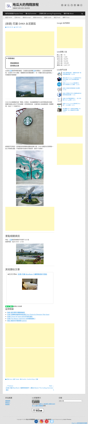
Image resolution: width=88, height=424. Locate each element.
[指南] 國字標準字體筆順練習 (16, 312)
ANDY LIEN (18, 27)
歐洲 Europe (27, 17)
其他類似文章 (14, 65)
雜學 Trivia (66, 17)
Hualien (24, 379)
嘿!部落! (7, 404)
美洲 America (37, 17)
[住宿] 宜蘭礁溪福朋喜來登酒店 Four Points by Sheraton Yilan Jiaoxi (28, 314)
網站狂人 (7, 402)
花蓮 (10, 71)
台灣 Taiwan (16, 379)
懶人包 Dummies (31, 13)
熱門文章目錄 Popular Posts (14, 13)
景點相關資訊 (14, 63)
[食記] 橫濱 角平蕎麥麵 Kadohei (17, 321)
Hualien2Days (31, 379)
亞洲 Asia (17, 17)
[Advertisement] (29, 43)
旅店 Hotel (8, 17)
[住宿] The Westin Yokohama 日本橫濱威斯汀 (21, 319)
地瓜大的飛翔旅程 (26, 5)
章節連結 (11, 58)
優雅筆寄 (7, 401)
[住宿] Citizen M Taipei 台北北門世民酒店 (19, 316)
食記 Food (57, 17)
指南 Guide (47, 17)
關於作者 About (69, 13)
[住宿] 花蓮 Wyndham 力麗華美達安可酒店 (32, 274)
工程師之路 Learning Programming (50, 13)
